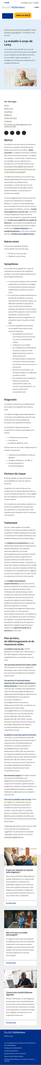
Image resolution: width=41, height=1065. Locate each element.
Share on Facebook (6, 133)
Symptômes (8, 112)
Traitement (8, 121)
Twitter (19, 1036)
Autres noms (8, 108)
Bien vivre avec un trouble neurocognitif (16, 933)
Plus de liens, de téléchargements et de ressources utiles (17, 125)
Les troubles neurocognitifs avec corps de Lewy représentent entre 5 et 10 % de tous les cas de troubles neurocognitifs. (19, 169)
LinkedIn (33, 1036)
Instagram (24, 1036)
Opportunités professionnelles (13, 1056)
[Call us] (7, 16)
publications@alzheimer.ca (13, 837)
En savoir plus (11, 903)
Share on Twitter (12, 133)
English (36, 2)
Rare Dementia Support (12, 775)
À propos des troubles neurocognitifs (17, 30)
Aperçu (6, 105)
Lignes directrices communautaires (15, 1053)
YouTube (28, 1036)
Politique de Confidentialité (12, 1048)
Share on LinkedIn (18, 133)
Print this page (24, 133)
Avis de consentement (11, 1051)
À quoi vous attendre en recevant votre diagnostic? (19, 871)
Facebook (16, 1036)
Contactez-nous (26, 2)
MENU (37, 7)
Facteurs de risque (10, 118)
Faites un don (22, 15)
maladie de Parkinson (12, 231)
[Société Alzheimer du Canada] (13, 7)
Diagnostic (8, 115)
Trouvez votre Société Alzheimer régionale (19, 993)
